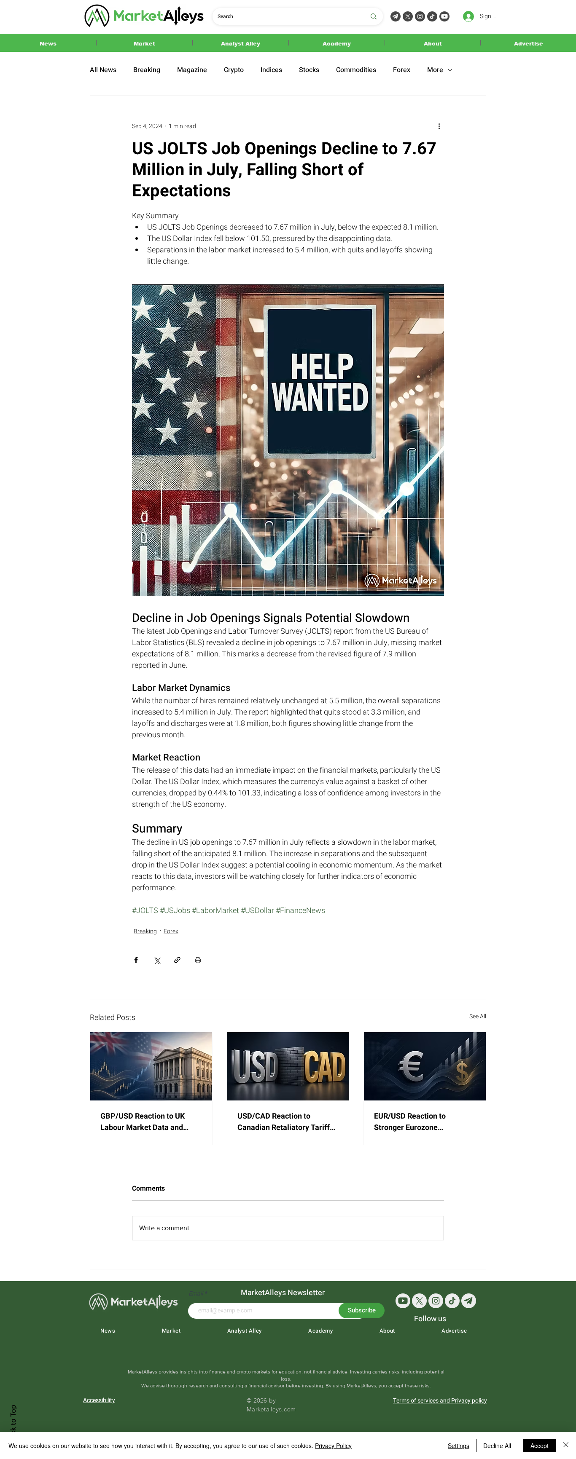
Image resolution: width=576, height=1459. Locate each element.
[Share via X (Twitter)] (157, 960)
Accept (539, 1445)
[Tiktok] (432, 16)
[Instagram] (420, 16)
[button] (48, 43)
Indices (271, 70)
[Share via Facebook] (136, 960)
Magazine (192, 70)
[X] (408, 16)
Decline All (497, 1445)
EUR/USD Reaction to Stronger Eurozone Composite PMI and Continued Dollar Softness (418, 1122)
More (435, 70)
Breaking (146, 70)
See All (477, 1016)
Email (196, 1294)
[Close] (566, 1445)
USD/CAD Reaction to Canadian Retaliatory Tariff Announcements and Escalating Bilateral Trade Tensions (283, 1122)
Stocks (309, 70)
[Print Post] (198, 960)
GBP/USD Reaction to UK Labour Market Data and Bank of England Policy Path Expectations (148, 1122)
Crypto (234, 70)
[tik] (452, 1300)
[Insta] (435, 1300)
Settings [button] (458, 1445)
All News (103, 70)
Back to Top (13, 1423)
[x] (419, 1300)
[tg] (468, 1300)
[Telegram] (395, 16)
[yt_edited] (444, 16)
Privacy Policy (333, 1445)
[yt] (403, 1300)
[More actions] (439, 126)
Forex (401, 70)
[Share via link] (177, 960)
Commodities (356, 70)
